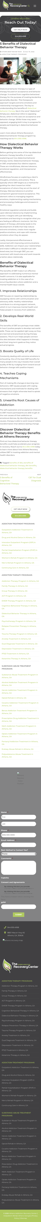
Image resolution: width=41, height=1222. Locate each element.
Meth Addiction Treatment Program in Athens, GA (19, 727)
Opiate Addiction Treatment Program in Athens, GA (19, 735)
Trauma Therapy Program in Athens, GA (19, 634)
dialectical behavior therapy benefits (16, 468)
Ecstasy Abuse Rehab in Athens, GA (17, 749)
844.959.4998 (20, 139)
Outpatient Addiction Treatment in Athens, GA (17, 531)
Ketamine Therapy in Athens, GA (16, 659)
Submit (18, 915)
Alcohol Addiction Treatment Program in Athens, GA (20, 683)
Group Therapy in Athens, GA (14, 591)
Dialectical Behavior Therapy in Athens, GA (19, 615)
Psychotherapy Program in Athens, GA (19, 621)
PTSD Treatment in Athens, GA (15, 654)
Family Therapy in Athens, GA (15, 586)
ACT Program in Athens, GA (14, 596)
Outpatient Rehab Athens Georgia (17, 1216)
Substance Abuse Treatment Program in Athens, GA (20, 676)
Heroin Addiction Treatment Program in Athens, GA (19, 691)
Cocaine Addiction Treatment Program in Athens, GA (20, 704)
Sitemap (23, 1218)
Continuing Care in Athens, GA (15, 568)
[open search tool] (29, 6)
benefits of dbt (16, 463)
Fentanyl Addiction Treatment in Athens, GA (20, 743)
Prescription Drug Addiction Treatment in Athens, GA (20, 719)
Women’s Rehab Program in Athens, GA (19, 558)
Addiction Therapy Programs (14, 54)
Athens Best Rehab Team (11, 52)
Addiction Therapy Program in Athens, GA (20, 581)
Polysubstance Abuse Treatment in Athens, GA (17, 755)
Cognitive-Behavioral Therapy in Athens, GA (19, 607)
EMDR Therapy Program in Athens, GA (19, 601)
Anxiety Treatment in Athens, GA (16, 639)
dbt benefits (30, 466)
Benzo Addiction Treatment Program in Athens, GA (19, 712)
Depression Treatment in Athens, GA (18, 649)
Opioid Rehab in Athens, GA (14, 698)
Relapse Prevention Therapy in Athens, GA (19, 627)
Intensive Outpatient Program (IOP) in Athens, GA (19, 543)
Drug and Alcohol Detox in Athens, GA (19, 537)
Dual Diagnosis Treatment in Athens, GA (20, 644)
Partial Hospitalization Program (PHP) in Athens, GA (19, 551)
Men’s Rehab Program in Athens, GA (18, 563)
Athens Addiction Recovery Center (23, 1213)
